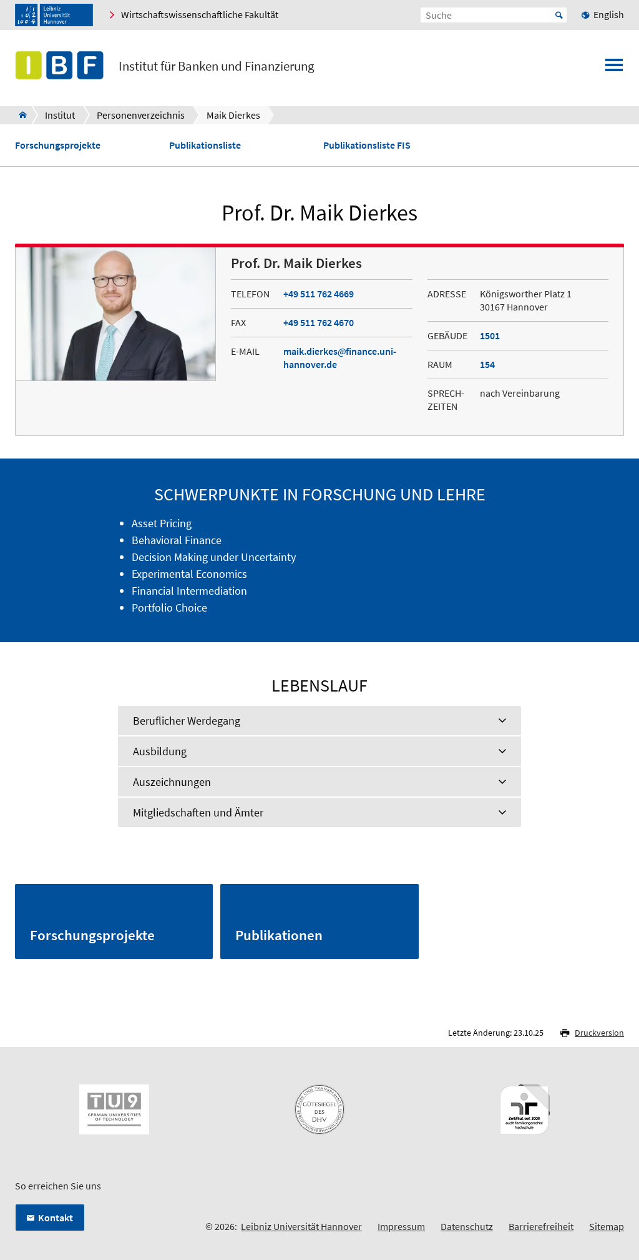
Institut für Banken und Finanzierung (217, 66)
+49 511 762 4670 (318, 322)
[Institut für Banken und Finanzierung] (19, 115)
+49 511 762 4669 (318, 293)
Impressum (401, 1226)
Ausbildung (160, 751)
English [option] (608, 14)
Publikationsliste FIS (367, 145)
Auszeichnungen (172, 782)
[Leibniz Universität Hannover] (54, 15)
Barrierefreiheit (541, 1226)
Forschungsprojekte (57, 145)
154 (487, 364)
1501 (490, 335)
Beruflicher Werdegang (186, 720)
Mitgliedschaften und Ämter (198, 812)
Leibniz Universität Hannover (301, 1226)
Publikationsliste (205, 145)
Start (559, 14)
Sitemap (606, 1226)
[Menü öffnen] (614, 68)
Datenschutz (467, 1226)
